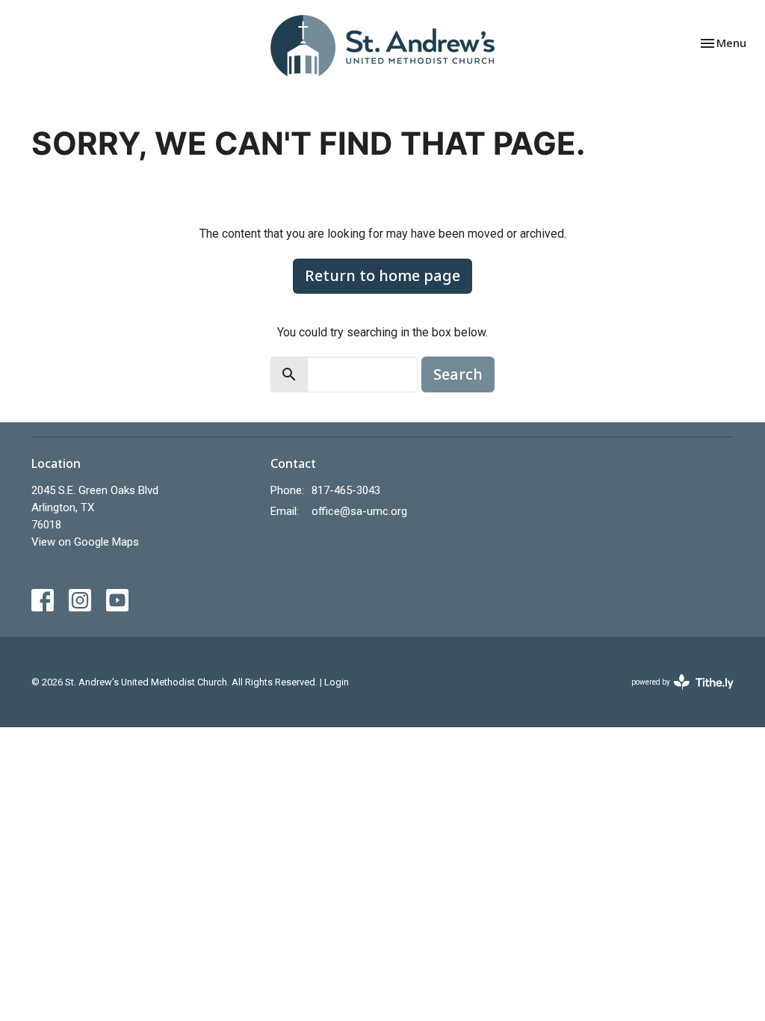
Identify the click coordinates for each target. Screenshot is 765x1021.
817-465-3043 (346, 490)
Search (458, 374)
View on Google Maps (85, 542)
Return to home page (382, 275)
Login (336, 682)
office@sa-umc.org (359, 511)
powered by (674, 695)
